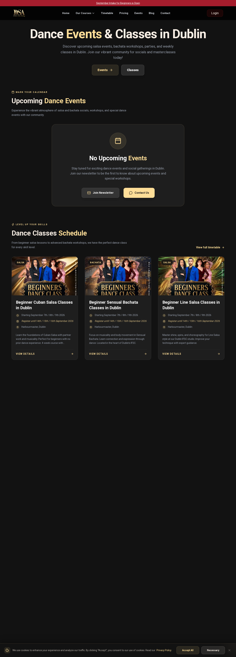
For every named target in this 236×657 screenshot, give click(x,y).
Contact (165, 13)
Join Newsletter (103, 192)
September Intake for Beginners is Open (118, 3)
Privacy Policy (164, 650)
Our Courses (83, 13)
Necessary (213, 650)
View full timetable (208, 247)
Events (138, 13)
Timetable (107, 13)
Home (65, 13)
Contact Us (142, 192)
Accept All (187, 650)
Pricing (123, 13)
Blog (151, 13)
